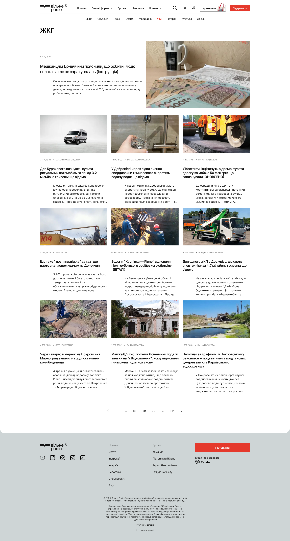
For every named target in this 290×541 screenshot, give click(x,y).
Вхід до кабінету (162, 472)
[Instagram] (62, 457)
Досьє (201, 18)
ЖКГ (159, 18)
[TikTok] (82, 457)
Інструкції (114, 458)
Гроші (117, 18)
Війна (89, 18)
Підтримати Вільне (164, 458)
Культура (186, 18)
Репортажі (115, 472)
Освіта (129, 18)
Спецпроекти (117, 478)
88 (134, 410)
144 (172, 410)
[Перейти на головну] (53, 8)
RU (185, 8)
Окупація (103, 18)
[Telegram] (72, 457)
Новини (81, 8)
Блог (112, 485)
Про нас (157, 445)
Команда (158, 451)
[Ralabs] (207, 461)
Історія (172, 18)
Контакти (155, 8)
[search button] (175, 8)
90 (153, 410)
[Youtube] (42, 457)
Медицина (145, 18)
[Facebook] (52, 457)
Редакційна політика (165, 465)
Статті (112, 451)
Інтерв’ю (114, 465)
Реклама (138, 8)
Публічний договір (145, 525)
